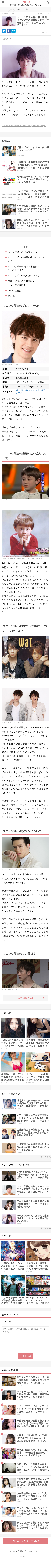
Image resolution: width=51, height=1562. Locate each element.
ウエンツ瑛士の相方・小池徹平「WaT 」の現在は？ (26, 268)
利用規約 (19, 1551)
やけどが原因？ (18, 285)
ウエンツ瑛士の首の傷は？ (21, 281)
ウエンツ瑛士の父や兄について (23, 275)
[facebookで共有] (9, 31)
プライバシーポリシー (32, 1551)
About (12, 1551)
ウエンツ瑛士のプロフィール (22, 252)
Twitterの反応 (14, 291)
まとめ (11, 296)
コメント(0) (45, 32)
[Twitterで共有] (4, 31)
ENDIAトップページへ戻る (25, 1541)
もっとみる (46, 1157)
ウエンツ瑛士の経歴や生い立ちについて (26, 259)
